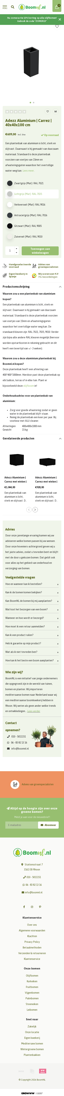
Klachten (32, 936)
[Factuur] (32, 1071)
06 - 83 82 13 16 (19, 742)
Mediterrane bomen (32, 1043)
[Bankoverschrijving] (21, 1071)
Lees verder (33, 711)
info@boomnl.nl (20, 748)
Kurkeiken (32, 981)
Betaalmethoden (32, 947)
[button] (30, 102)
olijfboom (28, 385)
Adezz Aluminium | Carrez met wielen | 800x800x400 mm (46, 481)
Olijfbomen (32, 975)
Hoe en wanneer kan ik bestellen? (23, 584)
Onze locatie (32, 1032)
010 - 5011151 (18, 736)
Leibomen (32, 1009)
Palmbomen (32, 998)
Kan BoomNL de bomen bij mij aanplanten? (28, 600)
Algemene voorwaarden (32, 930)
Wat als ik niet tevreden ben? (21, 651)
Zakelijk (32, 1026)
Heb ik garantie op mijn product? (23, 643)
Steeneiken (32, 1004)
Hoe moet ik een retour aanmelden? (25, 626)
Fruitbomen (32, 987)
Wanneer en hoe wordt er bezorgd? (24, 618)
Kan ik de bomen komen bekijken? (23, 592)
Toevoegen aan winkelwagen (40, 250)
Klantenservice (32, 959)
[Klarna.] (42, 1071)
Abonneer (50, 825)
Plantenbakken (32, 1055)
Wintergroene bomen (32, 1049)
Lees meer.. (29, 170)
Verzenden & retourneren (32, 953)
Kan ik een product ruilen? (19, 635)
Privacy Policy (32, 941)
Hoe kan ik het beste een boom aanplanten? (29, 660)
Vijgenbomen (32, 992)
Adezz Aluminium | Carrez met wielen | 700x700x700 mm (15, 481)
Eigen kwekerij (32, 1037)
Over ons (32, 924)
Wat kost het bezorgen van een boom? (26, 609)
